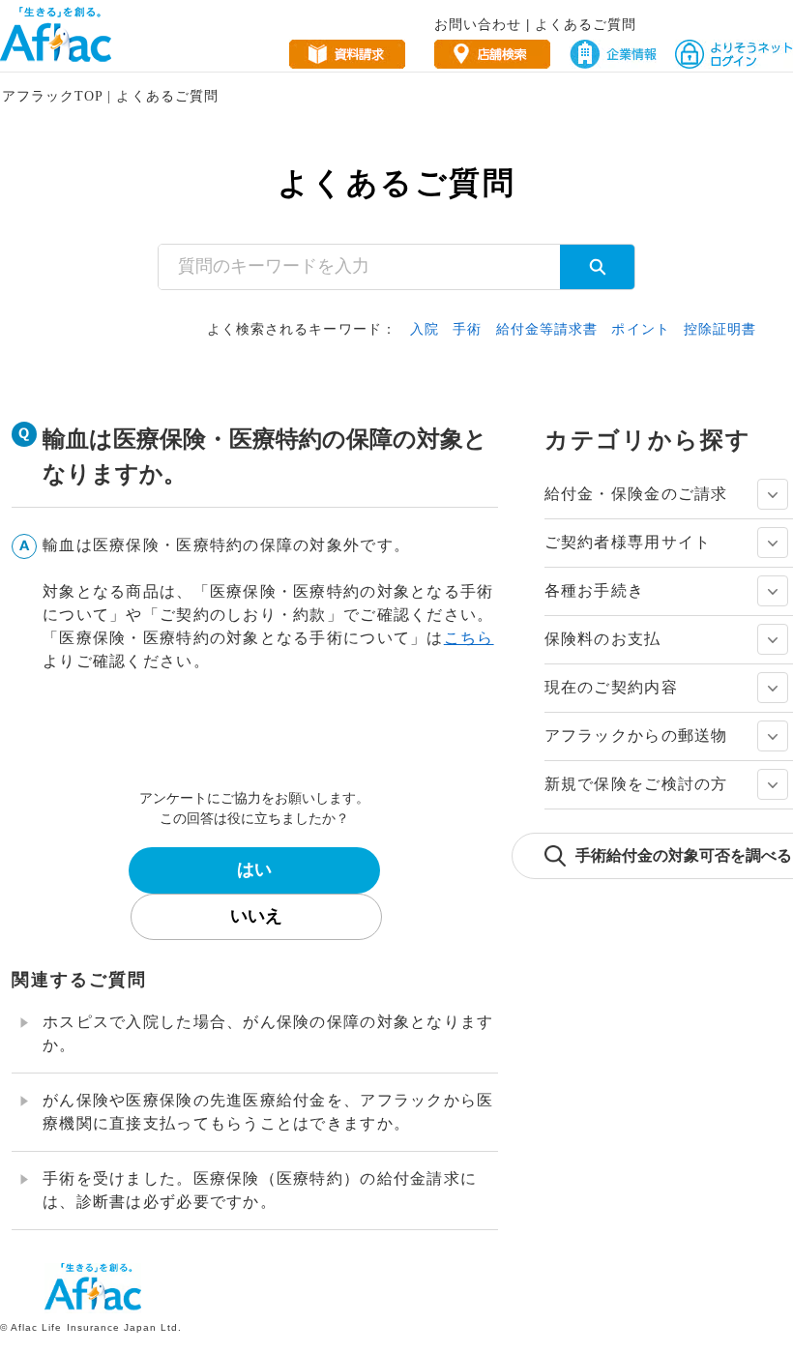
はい (254, 869)
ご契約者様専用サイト (628, 542)
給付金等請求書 (547, 329)
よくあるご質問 (585, 24)
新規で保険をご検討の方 (636, 784)
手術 (467, 329)
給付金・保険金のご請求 (636, 493)
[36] (772, 639)
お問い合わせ (477, 24)
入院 (424, 329)
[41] (772, 687)
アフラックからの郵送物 (636, 735)
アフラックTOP (52, 96)
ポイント (640, 329)
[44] (772, 736)
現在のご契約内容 (611, 687)
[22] (772, 590)
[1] (772, 494)
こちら (469, 638)
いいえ (256, 916)
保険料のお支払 (602, 639)
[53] (772, 784)
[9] (772, 542)
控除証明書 (720, 329)
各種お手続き (594, 590)
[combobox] (359, 267)
